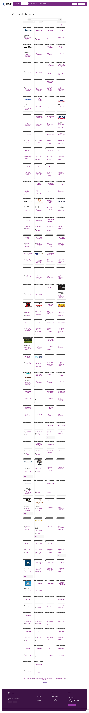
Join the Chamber (72, 705)
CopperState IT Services (37, 506)
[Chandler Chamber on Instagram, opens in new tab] (11, 702)
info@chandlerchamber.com (73, 699)
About (49, 3)
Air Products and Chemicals (27, 53)
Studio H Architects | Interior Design (27, 207)
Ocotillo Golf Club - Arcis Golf (38, 207)
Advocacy (40, 3)
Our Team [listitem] (38, 697)
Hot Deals (39, 678)
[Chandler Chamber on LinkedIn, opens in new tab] (14, 702)
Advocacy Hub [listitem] (54, 700)
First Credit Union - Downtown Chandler (27, 568)
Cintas (59, 104)
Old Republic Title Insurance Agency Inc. (28, 489)
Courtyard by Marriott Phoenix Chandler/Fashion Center (38, 527)
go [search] (60, 19)
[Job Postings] (25, 576)
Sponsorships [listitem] (39, 701)
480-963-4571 (71, 697)
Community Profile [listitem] (55, 699)
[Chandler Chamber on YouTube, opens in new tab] (16, 702)
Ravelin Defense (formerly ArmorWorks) (61, 293)
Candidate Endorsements (74, 709)
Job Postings (53, 678)
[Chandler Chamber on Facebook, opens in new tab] (9, 702)
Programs (30, 3)
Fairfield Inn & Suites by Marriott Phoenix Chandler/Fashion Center (27, 468)
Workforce (35, 3)
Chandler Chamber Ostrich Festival (61, 310)
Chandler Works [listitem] (54, 697)
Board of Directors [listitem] (39, 696)
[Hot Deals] (25, 476)
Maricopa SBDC (60, 122)
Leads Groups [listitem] (39, 700)
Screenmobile (26, 588)
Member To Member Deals (44, 678)
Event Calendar (24, 3)
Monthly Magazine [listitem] (55, 696)
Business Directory (26, 678)
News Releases (31, 678)
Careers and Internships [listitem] (40, 703)
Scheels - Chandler (38, 310)
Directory (45, 3)
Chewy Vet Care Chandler (27, 105)
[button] (23, 25)
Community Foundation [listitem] (40, 699)
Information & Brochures (62, 678)
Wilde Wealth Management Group (61, 207)
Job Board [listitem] (53, 703)
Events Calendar (36, 678)
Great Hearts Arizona (38, 259)
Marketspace (50, 678)
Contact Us (57, 678)
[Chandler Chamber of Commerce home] (7, 4)
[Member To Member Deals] (47, 437)
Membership (17, 3)
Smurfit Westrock (38, 362)
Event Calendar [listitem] (54, 701)
